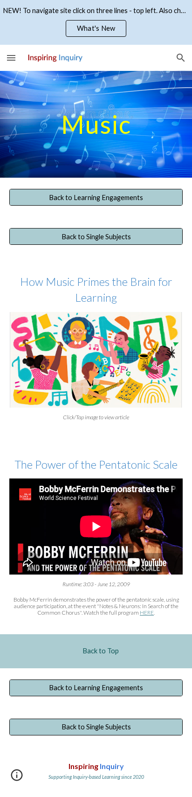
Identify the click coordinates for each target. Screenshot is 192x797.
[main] (96, 124)
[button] (11, 57)
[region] (96, 22)
